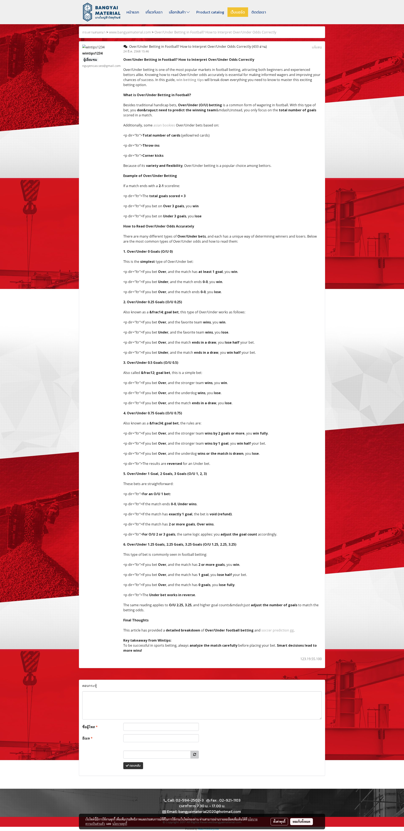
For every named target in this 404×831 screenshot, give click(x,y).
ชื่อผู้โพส (90, 727)
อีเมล (87, 738)
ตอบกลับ (135, 765)
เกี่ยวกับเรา (154, 12)
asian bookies (164, 125)
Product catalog (210, 12)
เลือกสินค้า (177, 12)
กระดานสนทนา (93, 32)
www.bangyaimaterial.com (130, 32)
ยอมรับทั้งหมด (301, 821)
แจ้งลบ (317, 47)
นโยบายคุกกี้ (119, 824)
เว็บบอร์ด (238, 12)
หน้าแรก (132, 12)
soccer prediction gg (277, 630)
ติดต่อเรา (258, 12)
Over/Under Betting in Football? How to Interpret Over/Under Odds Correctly (215, 32)
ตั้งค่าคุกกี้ (279, 821)
